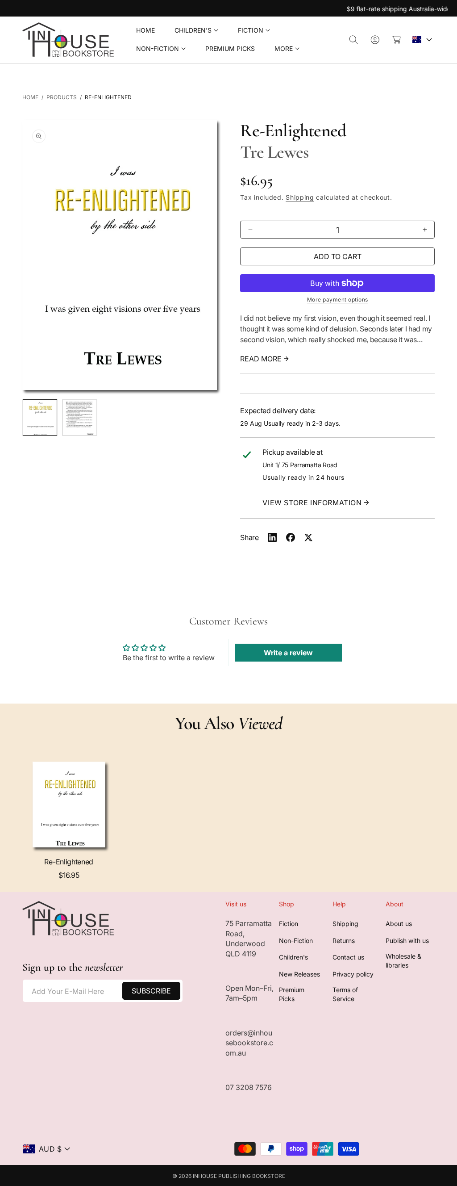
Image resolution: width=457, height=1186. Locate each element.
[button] (196, 30)
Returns (343, 940)
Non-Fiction (296, 940)
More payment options (337, 299)
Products (61, 97)
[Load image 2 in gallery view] (79, 417)
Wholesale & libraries (403, 960)
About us (399, 923)
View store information (311, 502)
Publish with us (407, 940)
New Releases (299, 974)
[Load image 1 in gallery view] (40, 417)
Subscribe (151, 990)
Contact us (348, 957)
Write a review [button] (288, 652)
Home (30, 97)
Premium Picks (291, 994)
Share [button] (249, 537)
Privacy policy (353, 974)
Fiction (288, 923)
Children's (293, 957)
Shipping (300, 197)
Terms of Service (345, 994)
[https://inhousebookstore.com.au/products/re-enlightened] (272, 537)
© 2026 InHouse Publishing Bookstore (228, 1176)
